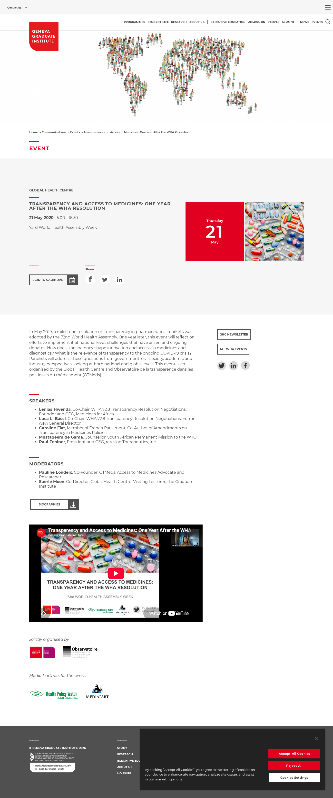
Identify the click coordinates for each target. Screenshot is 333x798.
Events (75, 132)
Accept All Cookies (294, 754)
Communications (54, 132)
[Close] (316, 738)
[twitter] (105, 279)
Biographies (49, 504)
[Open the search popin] (328, 21)
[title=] (44, 36)
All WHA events (233, 349)
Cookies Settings (294, 777)
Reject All (294, 765)
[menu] (328, 7)
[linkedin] (119, 280)
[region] (232, 759)
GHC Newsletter (234, 334)
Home (33, 132)
